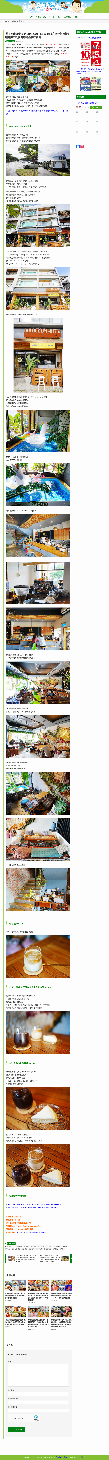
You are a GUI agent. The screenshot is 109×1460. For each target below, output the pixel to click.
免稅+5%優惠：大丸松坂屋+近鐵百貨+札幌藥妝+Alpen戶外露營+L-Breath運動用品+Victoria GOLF (90, 71)
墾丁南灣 (48, 1246)
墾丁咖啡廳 (56, 1246)
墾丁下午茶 (41, 1246)
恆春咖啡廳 (47, 1249)
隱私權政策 (59, 1457)
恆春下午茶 (39, 1249)
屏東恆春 (31, 1249)
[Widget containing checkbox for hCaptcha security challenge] (24, 1418)
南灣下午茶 (10, 1246)
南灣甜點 (26, 1246)
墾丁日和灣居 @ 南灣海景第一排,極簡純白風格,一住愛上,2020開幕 (33, 1207)
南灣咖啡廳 (19, 1246)
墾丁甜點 (64, 1246)
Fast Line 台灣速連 (81, 1457)
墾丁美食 (7, 1249)
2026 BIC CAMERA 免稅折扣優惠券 (89, 38)
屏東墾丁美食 (10, 41)
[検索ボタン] (82, 17)
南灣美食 (33, 1246)
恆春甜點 (55, 1249)
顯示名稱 (11, 1390)
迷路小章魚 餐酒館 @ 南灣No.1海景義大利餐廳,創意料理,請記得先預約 (34, 1204)
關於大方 (66, 1457)
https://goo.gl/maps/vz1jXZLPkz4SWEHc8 (31, 1232)
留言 (10, 1362)
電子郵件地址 (13, 1398)
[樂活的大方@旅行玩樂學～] (54, 6)
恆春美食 (62, 1249)
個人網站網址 (12, 1407)
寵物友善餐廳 (16, 1249)
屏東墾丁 (24, 1249)
